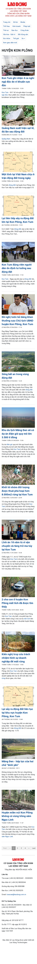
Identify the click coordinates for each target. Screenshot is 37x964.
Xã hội (15, 22)
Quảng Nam (6, 139)
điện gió (9, 444)
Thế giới (16, 38)
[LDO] (18, 65)
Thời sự (6, 30)
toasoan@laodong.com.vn (16, 894)
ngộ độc (5, 95)
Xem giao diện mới (10, 43)
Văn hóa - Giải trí (9, 34)
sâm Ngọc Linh (7, 836)
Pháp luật (26, 26)
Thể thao (6, 26)
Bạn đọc (14, 30)
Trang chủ (6, 22)
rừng (3, 678)
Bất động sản (23, 34)
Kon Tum (5, 92)
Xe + (23, 38)
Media (22, 22)
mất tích (27, 619)
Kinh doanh (17, 26)
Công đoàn (24, 30)
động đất (12, 185)
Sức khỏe (6, 38)
